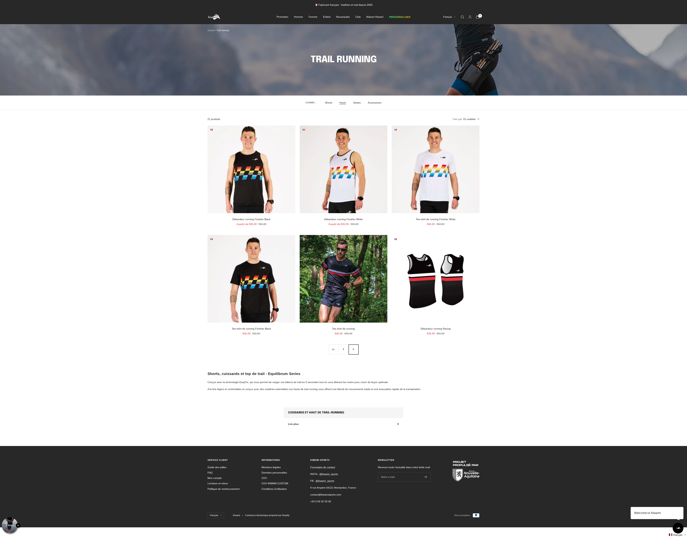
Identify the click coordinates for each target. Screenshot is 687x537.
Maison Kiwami (374, 17)
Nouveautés (343, 17)
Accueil (211, 30)
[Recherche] (462, 17)
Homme (298, 17)
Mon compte (215, 478)
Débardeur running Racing (436, 328)
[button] (678, 535)
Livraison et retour (218, 483)
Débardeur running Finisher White (343, 219)
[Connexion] (470, 16)
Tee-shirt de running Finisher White (435, 219)
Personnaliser (399, 17)
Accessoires (374, 102)
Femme (313, 17)
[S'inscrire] (425, 477)
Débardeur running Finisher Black (251, 219)
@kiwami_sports (328, 474)
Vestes (357, 102)
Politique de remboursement (224, 488)
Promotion (282, 17)
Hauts (342, 102)
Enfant (326, 17)
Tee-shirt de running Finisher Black (251, 328)
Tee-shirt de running (343, 328)
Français (447, 17)
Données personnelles (274, 472)
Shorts (328, 102)
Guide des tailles (217, 467)
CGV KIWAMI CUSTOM (275, 483)
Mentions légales (271, 467)
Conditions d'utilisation (274, 488)
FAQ (210, 472)
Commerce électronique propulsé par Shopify (267, 515)
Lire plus (293, 424)
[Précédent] (333, 349)
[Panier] (477, 17)
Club (358, 17)
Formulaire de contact (322, 467)
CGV (264, 478)
